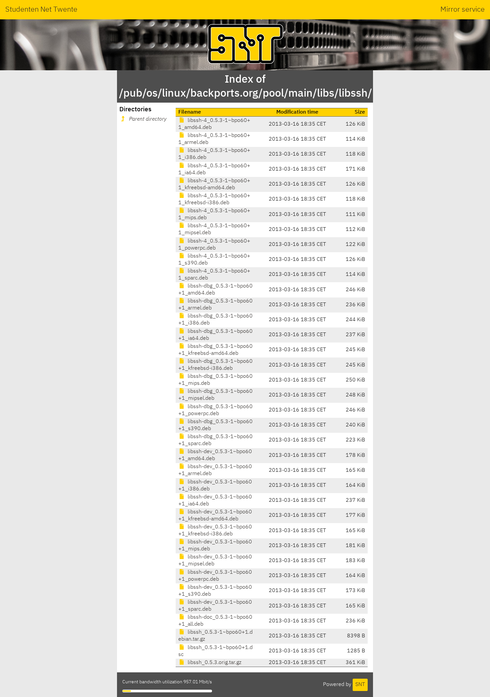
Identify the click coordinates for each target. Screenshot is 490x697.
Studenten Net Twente (41, 9)
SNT (360, 684)
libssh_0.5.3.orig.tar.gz (213, 662)
